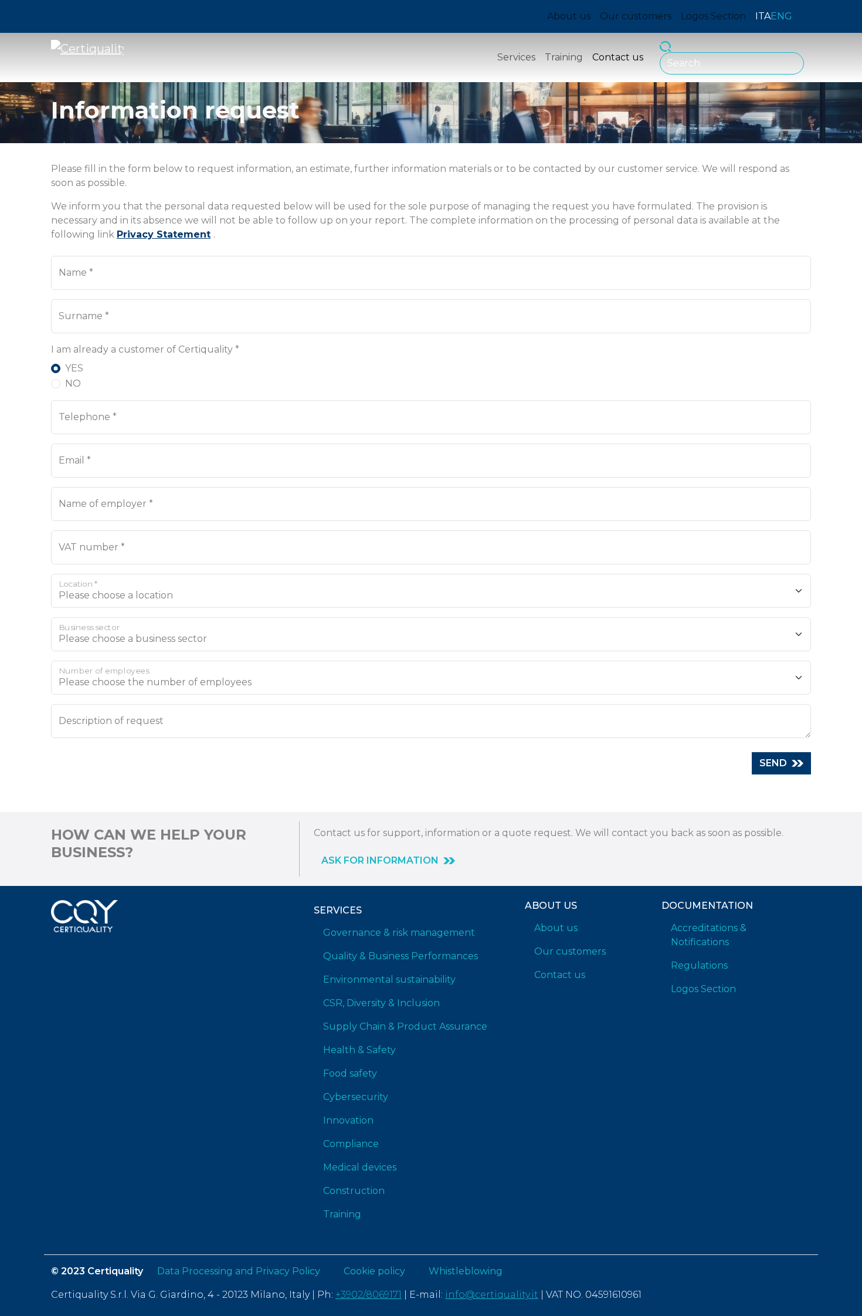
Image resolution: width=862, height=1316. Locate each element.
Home (64, 128)
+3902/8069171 (368, 1294)
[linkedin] (806, 16)
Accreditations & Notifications (708, 935)
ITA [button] (763, 16)
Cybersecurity (355, 1096)
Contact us (617, 57)
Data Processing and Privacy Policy (238, 1271)
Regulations (699, 965)
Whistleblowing (466, 1271)
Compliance (351, 1143)
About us (568, 16)
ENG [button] (781, 16)
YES (74, 368)
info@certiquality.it (491, 1294)
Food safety (350, 1073)
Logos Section (713, 16)
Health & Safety (359, 1049)
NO (73, 383)
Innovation (348, 1120)
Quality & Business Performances (400, 956)
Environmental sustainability (389, 979)
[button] (388, 861)
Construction (354, 1190)
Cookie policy (374, 1271)
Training (564, 57)
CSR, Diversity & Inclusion (381, 1003)
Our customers (635, 16)
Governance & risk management (399, 932)
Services (516, 57)
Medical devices (359, 1167)
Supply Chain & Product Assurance (405, 1026)
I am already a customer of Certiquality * (145, 349)
